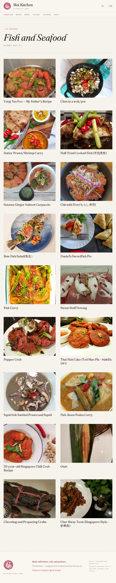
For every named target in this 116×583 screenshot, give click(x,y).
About (56, 14)
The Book (47, 14)
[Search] (103, 6)
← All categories (11, 29)
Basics (27, 14)
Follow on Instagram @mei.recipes (46, 570)
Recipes (19, 14)
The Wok (36, 14)
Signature (8, 14)
